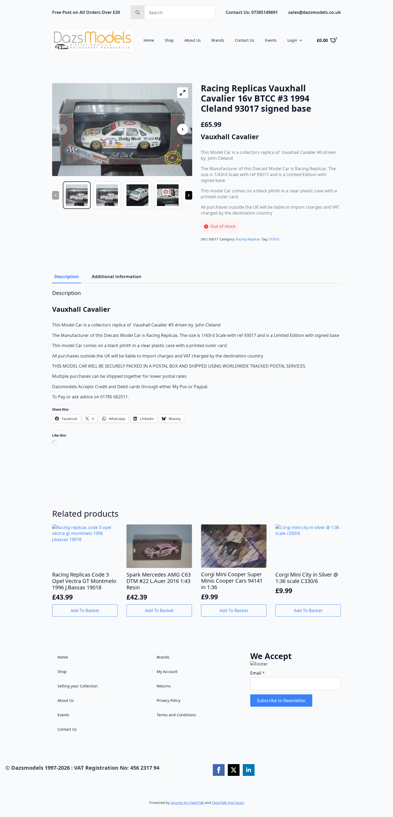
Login (292, 40)
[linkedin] (249, 770)
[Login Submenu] (302, 40)
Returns (164, 685)
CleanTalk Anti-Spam (228, 802)
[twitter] (234, 770)
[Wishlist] (111, 532)
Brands (217, 40)
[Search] (138, 13)
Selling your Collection (77, 685)
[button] (182, 129)
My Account (167, 671)
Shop (169, 40)
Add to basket (85, 610)
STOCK (274, 239)
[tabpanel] (196, 372)
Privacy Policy (168, 700)
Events (271, 40)
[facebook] (219, 770)
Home (149, 40)
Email (257, 673)
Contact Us (244, 40)
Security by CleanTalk (187, 802)
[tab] (66, 276)
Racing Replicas (248, 239)
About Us (192, 40)
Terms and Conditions (176, 714)
